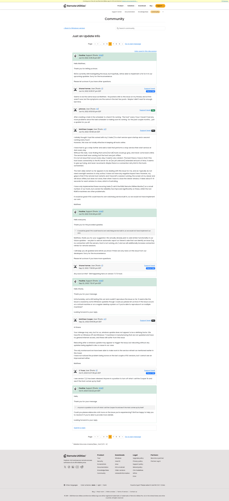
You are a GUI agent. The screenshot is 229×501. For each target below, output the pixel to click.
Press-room (100, 492)
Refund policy (137, 467)
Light (99, 485)
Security (100, 461)
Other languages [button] (71, 485)
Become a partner (157, 458)
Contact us (133, 492)
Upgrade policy (138, 458)
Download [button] (142, 6)
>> (163, 12)
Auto (93, 485)
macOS (117, 461)
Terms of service (122, 492)
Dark (105, 485)
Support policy (138, 464)
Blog (93, 492)
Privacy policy (138, 461)
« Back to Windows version (74, 28)
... (100, 44)
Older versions (120, 470)
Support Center (117, 12)
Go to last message (133, 44)
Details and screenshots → (129, 1)
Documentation (130, 12)
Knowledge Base (143, 12)
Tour (98, 458)
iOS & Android (120, 467)
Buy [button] (151, 6)
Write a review (110, 492)
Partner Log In (156, 461)
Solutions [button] (130, 6)
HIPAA (135, 473)
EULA (134, 476)
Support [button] (159, 6)
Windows (118, 458)
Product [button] (120, 6)
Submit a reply (79, 428)
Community (155, 12)
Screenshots (101, 464)
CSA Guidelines (138, 470)
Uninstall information (122, 473)
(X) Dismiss (224, 1)
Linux (116, 464)
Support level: (149, 88)
